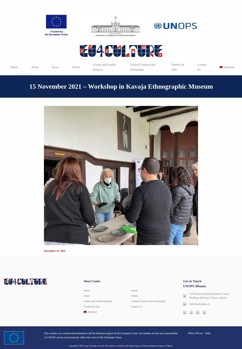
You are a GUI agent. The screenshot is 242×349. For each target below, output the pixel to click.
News (55, 67)
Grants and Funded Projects (104, 67)
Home (14, 67)
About (35, 67)
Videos (76, 67)
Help (207, 333)
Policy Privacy (195, 333)
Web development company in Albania (158, 346)
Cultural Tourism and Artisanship (142, 67)
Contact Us (201, 67)
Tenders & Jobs (178, 67)
